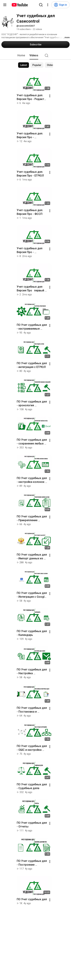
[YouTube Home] (19, 5)
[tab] (21, 55)
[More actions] (49, 95)
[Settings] (48, 5)
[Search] (41, 5)
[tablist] (35, 55)
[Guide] (5, 5)
